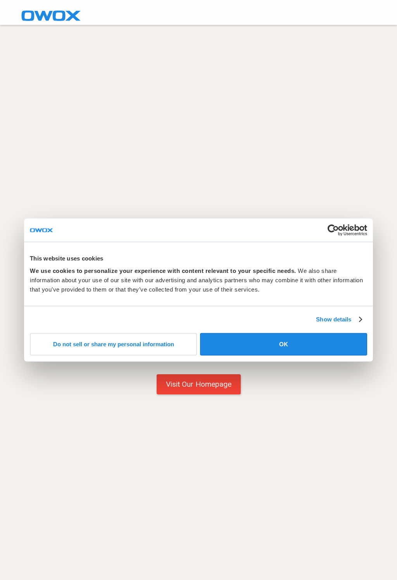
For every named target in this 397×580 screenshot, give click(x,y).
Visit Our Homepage (198, 384)
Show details (333, 319)
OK (283, 343)
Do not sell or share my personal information (113, 343)
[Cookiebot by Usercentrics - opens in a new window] (333, 230)
